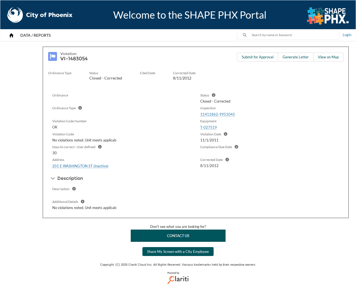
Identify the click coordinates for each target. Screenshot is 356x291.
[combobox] (295, 35)
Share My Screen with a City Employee (178, 251)
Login (347, 35)
